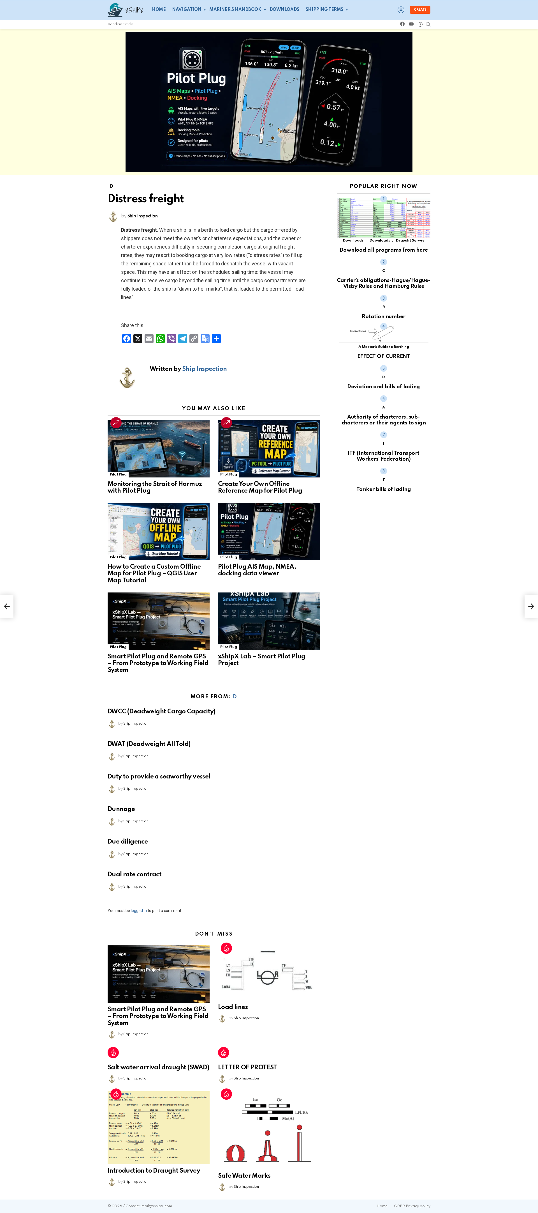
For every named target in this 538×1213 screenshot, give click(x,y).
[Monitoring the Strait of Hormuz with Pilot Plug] (159, 448)
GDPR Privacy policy (412, 1206)
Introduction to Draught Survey (154, 1171)
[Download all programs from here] (383, 218)
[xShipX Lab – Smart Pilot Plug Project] (269, 621)
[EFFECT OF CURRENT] (383, 334)
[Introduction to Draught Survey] (159, 1127)
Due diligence (128, 842)
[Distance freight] (6, 606)
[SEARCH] (428, 24)
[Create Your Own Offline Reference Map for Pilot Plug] (269, 448)
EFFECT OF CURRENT (383, 356)
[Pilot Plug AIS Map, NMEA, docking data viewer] (269, 531)
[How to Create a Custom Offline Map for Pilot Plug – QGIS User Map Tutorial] (159, 531)
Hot (226, 948)
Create (420, 10)
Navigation (186, 10)
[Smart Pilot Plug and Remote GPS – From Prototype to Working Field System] (159, 621)
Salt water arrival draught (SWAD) (158, 1068)
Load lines (233, 1007)
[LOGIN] (401, 9)
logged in (139, 910)
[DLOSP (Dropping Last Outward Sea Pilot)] (531, 606)
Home (159, 10)
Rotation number (383, 316)
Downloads (284, 10)
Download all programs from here (384, 250)
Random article (120, 24)
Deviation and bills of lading (383, 386)
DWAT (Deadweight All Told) (149, 744)
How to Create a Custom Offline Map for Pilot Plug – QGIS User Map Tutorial (154, 573)
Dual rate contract (134, 875)
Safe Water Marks (244, 1176)
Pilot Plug (118, 474)
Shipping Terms (324, 10)
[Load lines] (269, 973)
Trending (116, 422)
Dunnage (121, 809)
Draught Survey (410, 240)
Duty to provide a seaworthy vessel (159, 777)
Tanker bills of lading (383, 489)
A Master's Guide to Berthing (383, 347)
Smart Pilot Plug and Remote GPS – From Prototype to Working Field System (158, 663)
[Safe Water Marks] (269, 1130)
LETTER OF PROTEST (247, 1068)
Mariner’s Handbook (235, 10)
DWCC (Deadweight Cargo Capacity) (161, 712)
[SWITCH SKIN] (421, 24)
